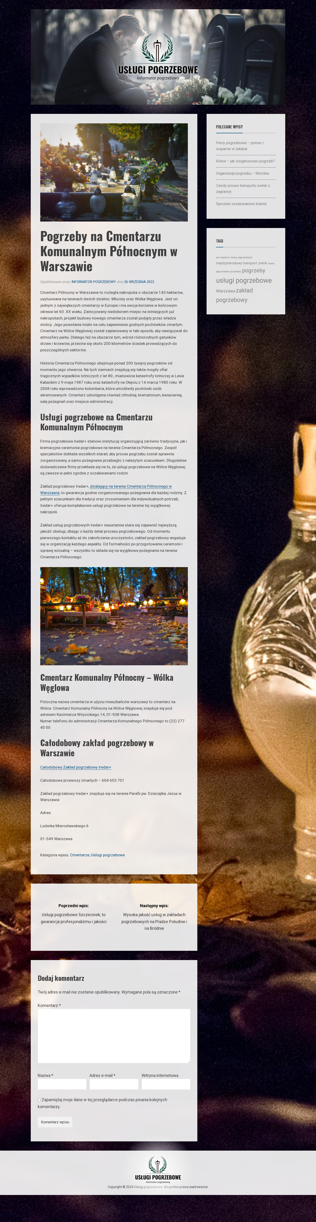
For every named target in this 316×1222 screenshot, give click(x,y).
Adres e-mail (102, 1075)
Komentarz (49, 1005)
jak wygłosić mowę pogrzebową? (234, 257)
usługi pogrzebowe (244, 280)
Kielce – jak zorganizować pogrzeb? (245, 161)
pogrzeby (253, 270)
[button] (10, 1211)
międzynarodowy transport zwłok (241, 263)
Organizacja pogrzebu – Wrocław (242, 173)
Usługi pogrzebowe (108, 855)
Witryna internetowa (160, 1075)
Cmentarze (79, 855)
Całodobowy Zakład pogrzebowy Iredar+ (75, 767)
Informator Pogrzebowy (93, 282)
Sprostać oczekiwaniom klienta (241, 204)
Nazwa (45, 1075)
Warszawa (225, 291)
